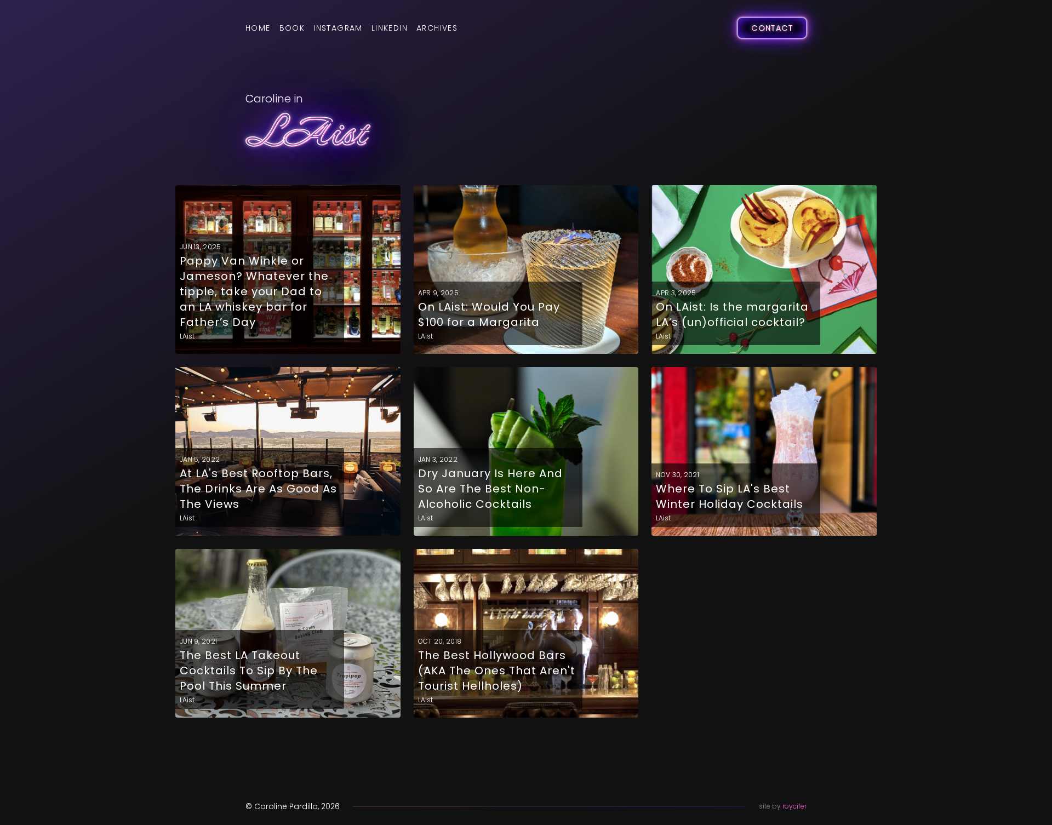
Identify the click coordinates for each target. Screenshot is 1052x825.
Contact (772, 27)
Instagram (338, 27)
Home (258, 27)
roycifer (794, 806)
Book (292, 27)
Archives (437, 27)
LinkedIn (389, 27)
